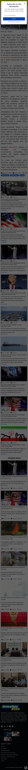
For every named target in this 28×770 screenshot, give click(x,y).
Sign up (14, 18)
